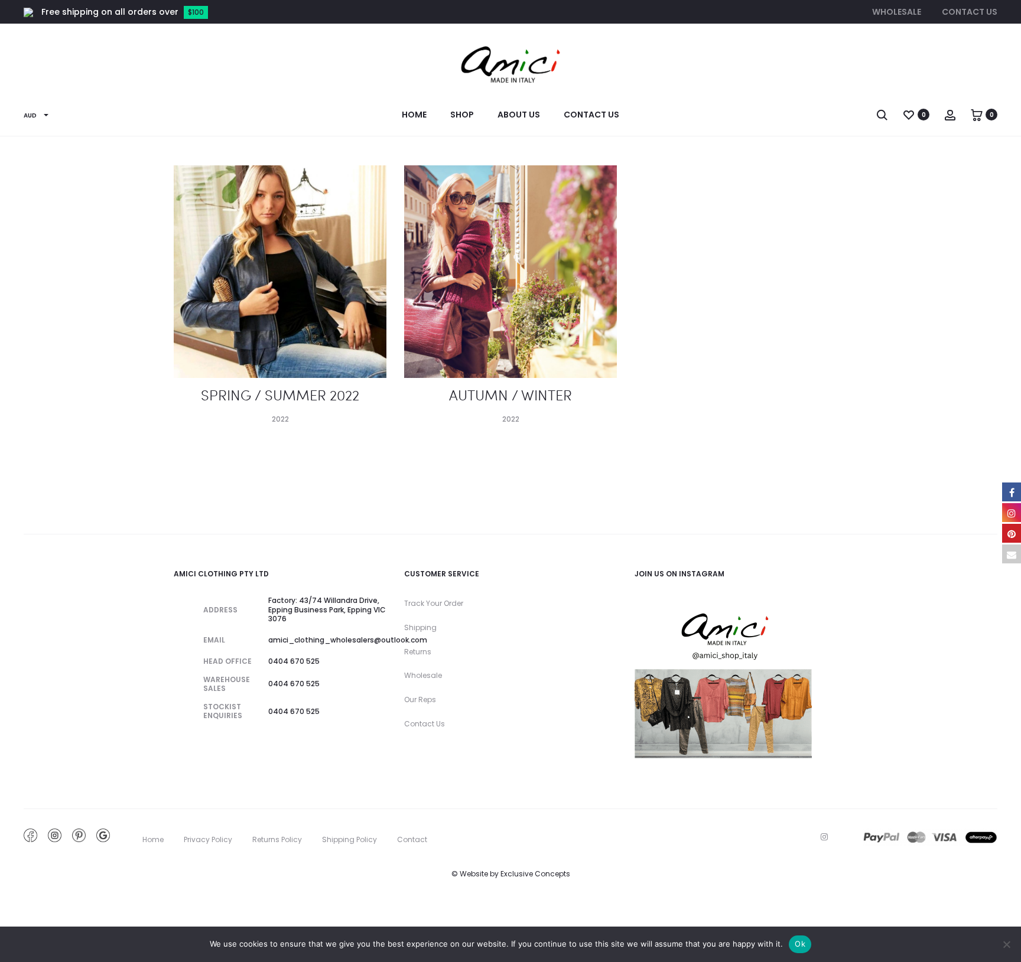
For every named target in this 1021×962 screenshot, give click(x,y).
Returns (417, 652)
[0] (909, 114)
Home (414, 114)
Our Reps (420, 699)
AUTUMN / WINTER (510, 395)
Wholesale (896, 12)
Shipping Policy (349, 839)
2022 (280, 419)
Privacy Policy (208, 839)
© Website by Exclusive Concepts (510, 874)
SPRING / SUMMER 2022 (280, 395)
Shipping (420, 627)
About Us (519, 114)
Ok (800, 943)
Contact (412, 839)
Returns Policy (277, 839)
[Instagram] (824, 837)
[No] (1006, 944)
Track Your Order (433, 603)
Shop (462, 114)
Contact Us (969, 12)
